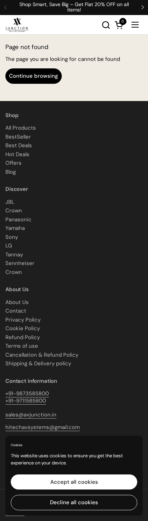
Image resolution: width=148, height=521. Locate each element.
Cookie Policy (22, 328)
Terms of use (21, 345)
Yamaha (15, 228)
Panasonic (18, 219)
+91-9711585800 (25, 400)
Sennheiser (19, 263)
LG (8, 245)
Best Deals (18, 145)
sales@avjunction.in (30, 414)
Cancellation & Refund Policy (41, 354)
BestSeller (18, 136)
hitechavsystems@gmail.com (42, 427)
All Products (20, 127)
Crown (13, 210)
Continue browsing (33, 75)
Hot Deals (17, 154)
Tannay (14, 254)
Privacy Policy (23, 319)
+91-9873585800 (27, 393)
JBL (9, 202)
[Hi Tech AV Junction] (16, 25)
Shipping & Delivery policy (38, 363)
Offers (13, 163)
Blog (10, 171)
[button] (105, 24)
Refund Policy (22, 337)
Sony (11, 237)
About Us (17, 302)
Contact (15, 310)
